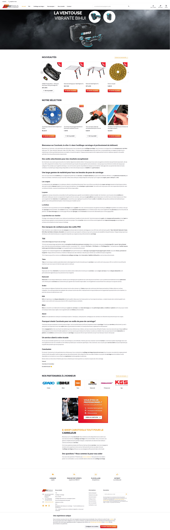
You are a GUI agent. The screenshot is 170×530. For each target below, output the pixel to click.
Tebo (63, 388)
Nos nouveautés (92, 503)
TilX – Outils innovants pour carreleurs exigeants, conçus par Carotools (69, 509)
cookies (112, 519)
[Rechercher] (128, 6)
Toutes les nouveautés (120, 57)
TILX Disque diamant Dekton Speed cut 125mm (51, 127)
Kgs (107, 388)
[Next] (128, 72)
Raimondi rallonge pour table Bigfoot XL (74, 83)
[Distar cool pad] (118, 72)
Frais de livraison (92, 497)
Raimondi (77, 388)
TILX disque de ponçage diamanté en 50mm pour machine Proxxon (73, 127)
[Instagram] (49, 506)
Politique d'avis (92, 499)
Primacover (92, 388)
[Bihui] (48, 383)
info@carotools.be (49, 502)
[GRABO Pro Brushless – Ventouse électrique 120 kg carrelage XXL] (52, 72)
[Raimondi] (77, 383)
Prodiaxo (121, 388)
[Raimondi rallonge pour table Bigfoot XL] (74, 72)
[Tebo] (63, 383)
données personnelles (95, 522)
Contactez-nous (93, 505)
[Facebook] (43, 506)
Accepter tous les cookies (108, 526)
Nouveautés (49, 57)
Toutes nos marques (121, 376)
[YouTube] (46, 506)
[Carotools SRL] (10, 6)
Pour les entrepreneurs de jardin (62, 500)
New (56, 504)
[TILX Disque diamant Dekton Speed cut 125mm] (52, 115)
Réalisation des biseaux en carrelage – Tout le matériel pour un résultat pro (69, 506)
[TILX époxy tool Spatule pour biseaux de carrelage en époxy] (118, 115)
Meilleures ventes (59, 502)
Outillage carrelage (39, 6)
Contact (69, 6)
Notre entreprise (92, 493)
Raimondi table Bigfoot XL (92, 83)
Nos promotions (92, 501)
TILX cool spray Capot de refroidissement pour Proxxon (93, 127)
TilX (29, 6)
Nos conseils (61, 6)
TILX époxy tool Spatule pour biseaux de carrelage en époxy (118, 127)
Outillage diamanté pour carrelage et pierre (65, 498)
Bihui (48, 388)
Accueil (24, 6)
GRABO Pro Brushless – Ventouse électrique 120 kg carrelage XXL (50, 84)
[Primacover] (92, 383)
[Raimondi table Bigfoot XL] (96, 72)
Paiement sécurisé (93, 495)
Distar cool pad (111, 83)
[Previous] (42, 72)
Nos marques (50, 6)
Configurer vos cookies (92, 526)
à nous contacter (87, 457)
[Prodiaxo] (121, 383)
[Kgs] (106, 383)
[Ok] (126, 494)
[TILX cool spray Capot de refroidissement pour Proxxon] (96, 115)
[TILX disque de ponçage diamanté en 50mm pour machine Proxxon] (74, 115)
